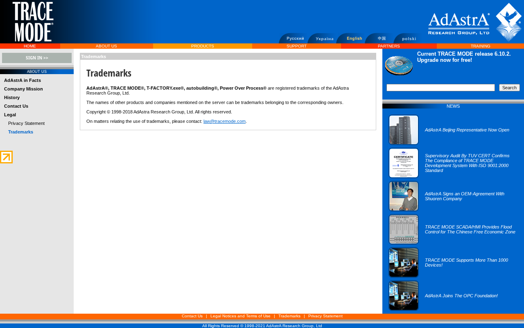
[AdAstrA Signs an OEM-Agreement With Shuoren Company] (453, 209)
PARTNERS (389, 46)
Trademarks (289, 316)
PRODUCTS (202, 46)
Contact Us (16, 106)
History (12, 97)
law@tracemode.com (224, 121)
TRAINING (480, 46)
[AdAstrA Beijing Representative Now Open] (448, 143)
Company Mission (23, 88)
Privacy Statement (26, 123)
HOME (30, 46)
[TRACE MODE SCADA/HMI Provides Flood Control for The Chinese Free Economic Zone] (453, 242)
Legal (10, 114)
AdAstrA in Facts (22, 80)
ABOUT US (106, 46)
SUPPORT (297, 46)
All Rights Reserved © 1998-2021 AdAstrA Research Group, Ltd (262, 325)
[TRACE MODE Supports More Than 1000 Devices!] (453, 276)
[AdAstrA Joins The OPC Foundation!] (443, 309)
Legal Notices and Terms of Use (240, 316)
